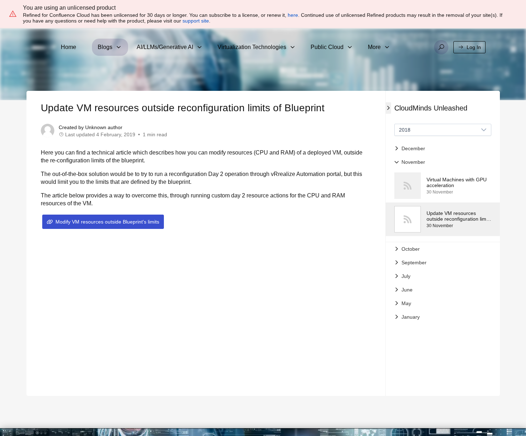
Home (68, 47)
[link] (443, 185)
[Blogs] (118, 47)
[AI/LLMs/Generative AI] (199, 47)
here (293, 15)
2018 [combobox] (404, 130)
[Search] (441, 47)
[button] (442, 148)
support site (195, 21)
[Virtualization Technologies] (292, 47)
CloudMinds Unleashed (430, 108)
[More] (387, 47)
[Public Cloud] (350, 47)
